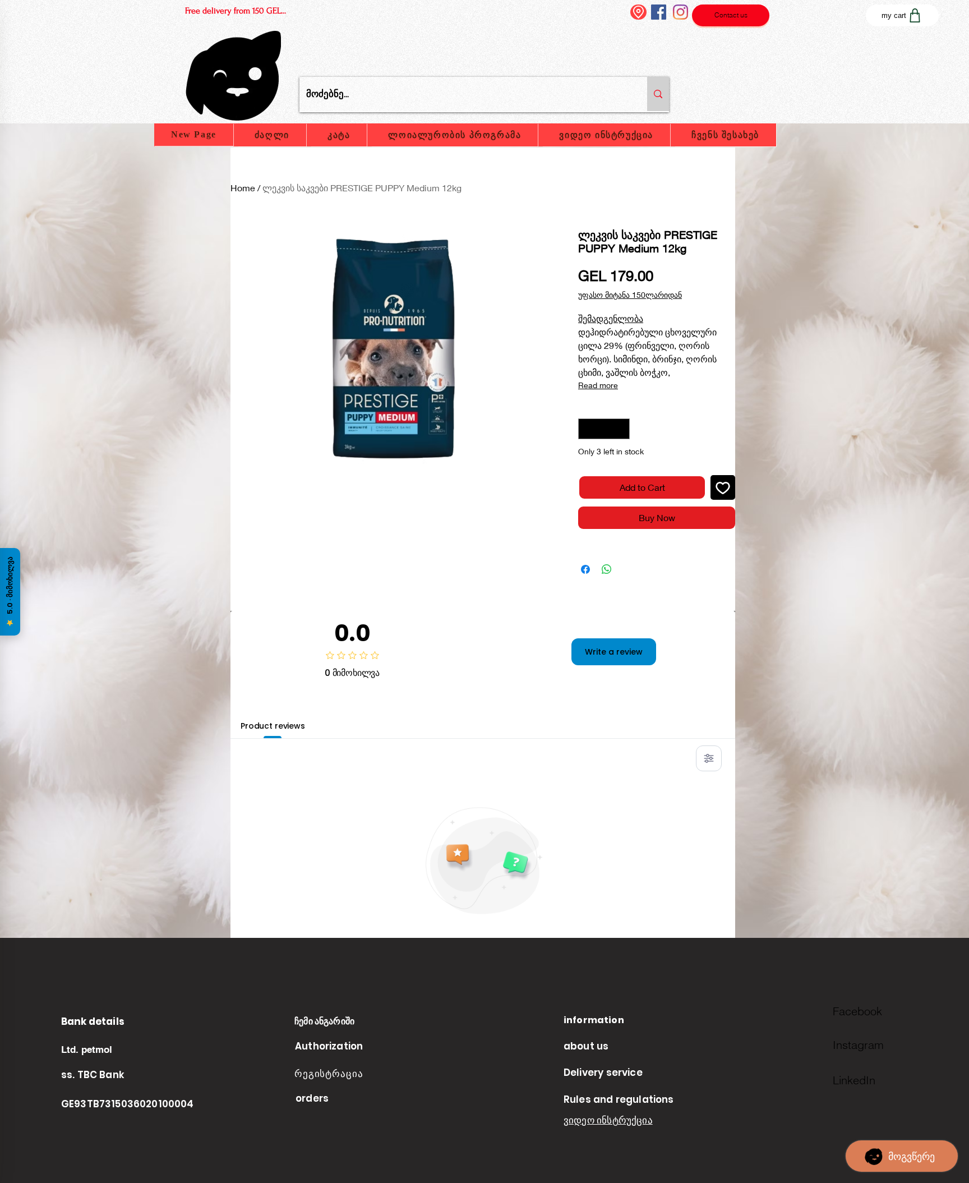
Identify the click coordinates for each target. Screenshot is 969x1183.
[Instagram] (680, 12)
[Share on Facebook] (585, 569)
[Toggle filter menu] (709, 758)
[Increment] (621, 429)
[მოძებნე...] (658, 94)
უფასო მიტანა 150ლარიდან (630, 295)
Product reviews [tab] (273, 725)
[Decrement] (587, 429)
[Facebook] (658, 12)
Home (242, 187)
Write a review (614, 651)
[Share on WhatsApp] (606, 569)
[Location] (638, 12)
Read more (598, 385)
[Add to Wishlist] (722, 487)
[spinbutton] (604, 429)
